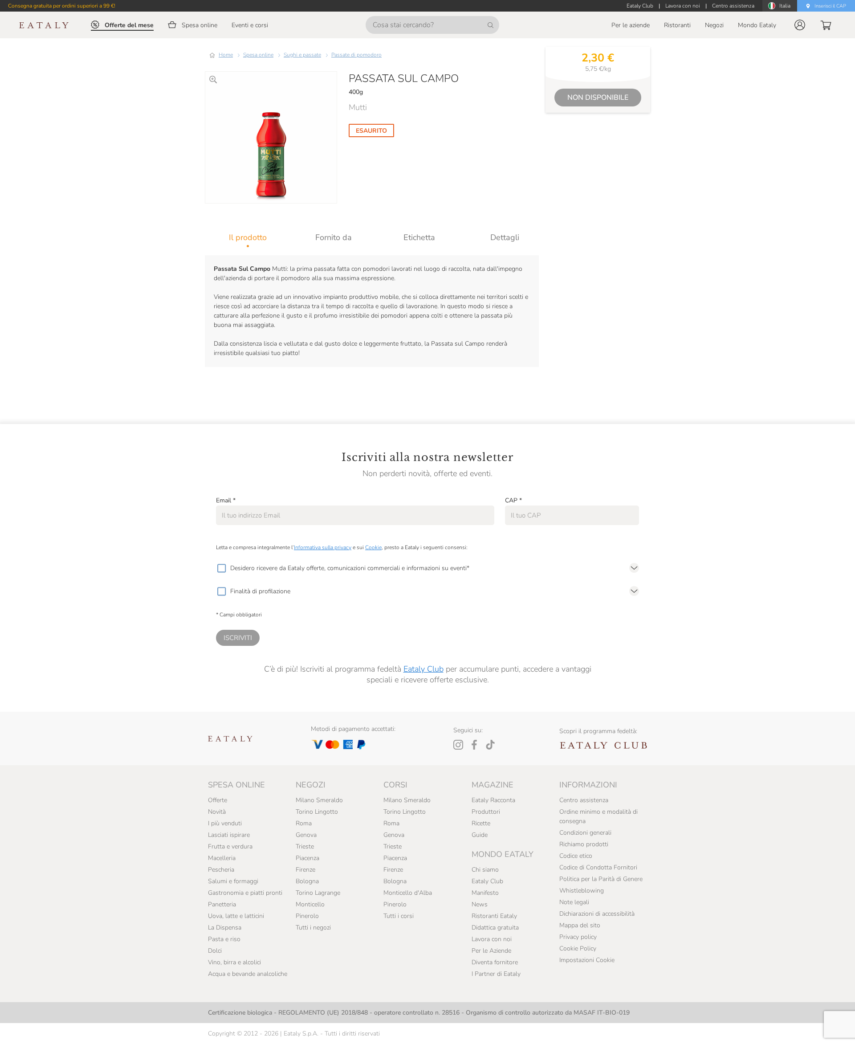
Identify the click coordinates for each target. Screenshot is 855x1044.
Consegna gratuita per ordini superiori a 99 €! (61, 5)
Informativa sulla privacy (322, 547)
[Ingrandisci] (213, 79)
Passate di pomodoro (356, 54)
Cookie (373, 547)
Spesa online (258, 54)
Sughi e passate (302, 54)
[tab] (248, 237)
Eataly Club (423, 669)
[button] (800, 25)
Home (226, 54)
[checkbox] (221, 568)
